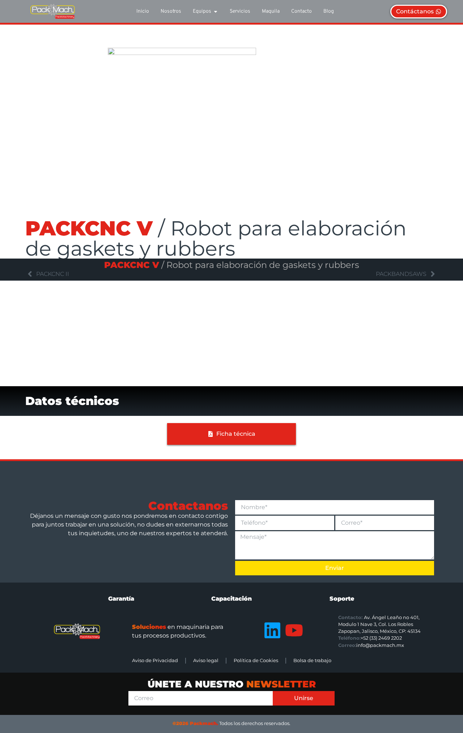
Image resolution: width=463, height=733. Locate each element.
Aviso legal (205, 660)
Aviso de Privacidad (155, 660)
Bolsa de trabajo (312, 660)
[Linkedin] (272, 630)
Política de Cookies (256, 660)
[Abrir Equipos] (215, 11)
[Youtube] (294, 630)
